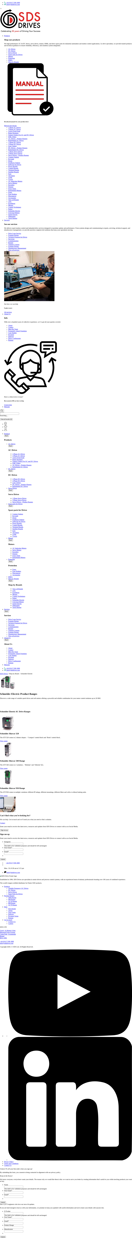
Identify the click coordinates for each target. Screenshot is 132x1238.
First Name (8, 847)
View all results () (6, 419)
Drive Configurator (14, 338)
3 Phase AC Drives (14, 129)
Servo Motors (12, 183)
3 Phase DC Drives (14, 144)
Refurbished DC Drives (16, 150)
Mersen (10, 205)
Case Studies (12, 333)
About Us (7, 314)
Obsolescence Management (17, 248)
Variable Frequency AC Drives (18, 888)
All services (8, 312)
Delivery (11, 336)
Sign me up (4, 830)
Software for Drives (14, 164)
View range (4, 741)
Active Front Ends (14, 131)
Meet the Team (13, 329)
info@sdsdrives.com (13, 4)
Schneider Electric (14, 211)
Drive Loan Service (14, 233)
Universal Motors (14, 213)
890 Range (11, 903)
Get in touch (8, 920)
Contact (10, 327)
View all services (13, 250)
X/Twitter (7, 1211)
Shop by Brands (13, 62)
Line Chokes (12, 146)
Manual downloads (10, 126)
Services (7, 220)
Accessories (12, 198)
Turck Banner (12, 218)
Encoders (11, 185)
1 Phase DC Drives (14, 142)
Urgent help (8, 405)
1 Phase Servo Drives (15, 152)
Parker (10, 209)
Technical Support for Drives (17, 237)
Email (6, 852)
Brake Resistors (13, 133)
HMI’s (10, 577)
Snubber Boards (13, 172)
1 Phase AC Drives (14, 127)
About (10, 325)
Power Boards (13, 166)
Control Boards (13, 168)
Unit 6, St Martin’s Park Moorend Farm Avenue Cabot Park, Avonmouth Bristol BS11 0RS (8, 934)
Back (6, 436)
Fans (9, 174)
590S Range (12, 898)
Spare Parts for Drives (15, 894)
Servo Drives (12, 53)
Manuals (7, 407)
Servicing (11, 239)
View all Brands (13, 200)
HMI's (10, 60)
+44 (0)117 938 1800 (13, 2)
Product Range (9, 1225)
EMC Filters (12, 137)
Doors (10, 161)
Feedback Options (14, 163)
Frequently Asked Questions (17, 331)
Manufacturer (8, 1229)
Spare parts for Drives (15, 54)
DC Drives (11, 51)
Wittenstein (11, 216)
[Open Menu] (1, 8)
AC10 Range (12, 901)
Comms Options (13, 157)
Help (5, 907)
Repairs (10, 243)
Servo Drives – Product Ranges (18, 155)
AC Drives (11, 49)
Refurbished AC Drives (16, 140)
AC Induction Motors (15, 181)
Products (7, 36)
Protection (11, 58)
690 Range (11, 899)
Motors (10, 56)
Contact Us (12, 922)
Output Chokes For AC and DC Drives (21, 135)
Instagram (7, 842)
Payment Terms (13, 916)
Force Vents (12, 189)
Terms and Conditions (11, 1163)
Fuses (10, 192)
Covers (10, 179)
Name (6, 1185)
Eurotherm (11, 203)
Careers (10, 923)
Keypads (11, 159)
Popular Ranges (9, 896)
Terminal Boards (13, 170)
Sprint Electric (13, 214)
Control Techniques (14, 207)
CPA (9, 202)
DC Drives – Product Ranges (17, 148)
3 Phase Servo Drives (15, 153)
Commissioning (13, 241)
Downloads (12, 909)
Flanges (10, 187)
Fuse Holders (12, 194)
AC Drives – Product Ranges (17, 139)
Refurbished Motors (14, 190)
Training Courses (13, 244)
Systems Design (13, 235)
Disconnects (12, 196)
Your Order (12, 912)
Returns (10, 340)
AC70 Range (12, 905)
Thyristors (11, 176)
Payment (11, 335)
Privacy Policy (9, 1162)
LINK (10, 177)
